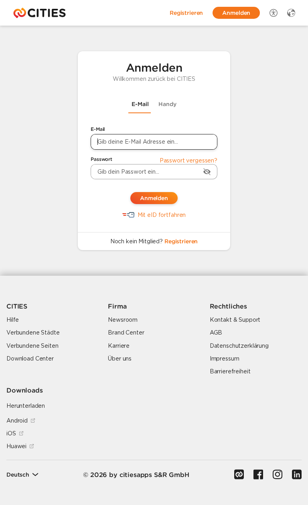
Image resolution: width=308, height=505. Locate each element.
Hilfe (12, 320)
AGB (216, 332)
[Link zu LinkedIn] (297, 474)
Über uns (120, 358)
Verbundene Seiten (32, 346)
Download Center (30, 358)
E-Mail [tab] (140, 104)
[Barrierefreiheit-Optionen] (274, 13)
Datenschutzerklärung (239, 346)
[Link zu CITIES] (239, 474)
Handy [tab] (167, 104)
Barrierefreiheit (230, 371)
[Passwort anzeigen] (207, 171)
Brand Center (126, 332)
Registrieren (181, 241)
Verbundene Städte (33, 332)
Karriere (119, 346)
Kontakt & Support (235, 320)
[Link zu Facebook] (258, 474)
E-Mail (98, 129)
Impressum (224, 358)
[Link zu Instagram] (277, 474)
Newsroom (123, 320)
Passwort (101, 159)
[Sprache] (291, 13)
